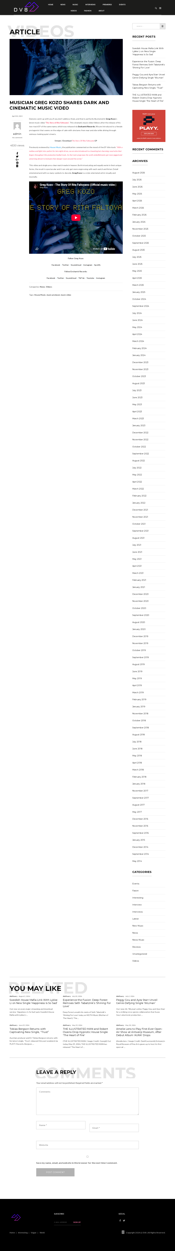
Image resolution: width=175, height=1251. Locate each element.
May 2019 (137, 678)
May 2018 (137, 755)
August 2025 (138, 250)
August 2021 (138, 538)
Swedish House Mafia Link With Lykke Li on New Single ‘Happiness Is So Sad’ (148, 51)
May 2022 (137, 474)
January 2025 (138, 292)
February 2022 (139, 496)
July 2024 (137, 313)
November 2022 (140, 439)
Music (75, 5)
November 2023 (140, 369)
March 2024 (138, 341)
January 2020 (139, 629)
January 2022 (138, 503)
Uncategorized (139, 954)
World (42, 1233)
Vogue (33, 1233)
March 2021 (138, 573)
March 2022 (138, 489)
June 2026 (137, 187)
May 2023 (137, 404)
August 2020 (138, 622)
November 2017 (140, 791)
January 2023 (138, 425)
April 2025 (137, 278)
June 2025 (137, 264)
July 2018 (137, 741)
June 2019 (137, 671)
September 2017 (140, 798)
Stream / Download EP (76, 141)
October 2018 (139, 720)
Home (50, 5)
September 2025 (140, 243)
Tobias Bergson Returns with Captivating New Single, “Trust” (29, 1030)
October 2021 (139, 524)
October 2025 (139, 236)
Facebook (56, 265)
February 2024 (139, 348)
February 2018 (139, 777)
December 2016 (140, 819)
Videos (74, 11)
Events (122, 5)
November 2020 (140, 601)
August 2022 (138, 460)
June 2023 (137, 397)
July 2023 (137, 390)
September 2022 (140, 453)
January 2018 (138, 784)
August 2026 (138, 172)
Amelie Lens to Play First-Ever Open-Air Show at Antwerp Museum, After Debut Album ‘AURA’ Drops (139, 1032)
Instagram (87, 265)
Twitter (65, 265)
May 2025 (137, 271)
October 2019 (139, 650)
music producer (53, 295)
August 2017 (138, 805)
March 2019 (138, 692)
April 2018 (137, 763)
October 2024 (139, 299)
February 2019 (139, 699)
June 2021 (137, 552)
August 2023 (138, 383)
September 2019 (140, 657)
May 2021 (137, 559)
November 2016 (140, 826)
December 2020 (140, 594)
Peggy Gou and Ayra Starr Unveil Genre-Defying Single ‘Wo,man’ (136, 1001)
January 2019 (138, 706)
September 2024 (140, 306)
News (62, 5)
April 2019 (137, 685)
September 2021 (140, 531)
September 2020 (140, 615)
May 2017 (137, 812)
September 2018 (140, 727)
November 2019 (140, 643)
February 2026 (139, 215)
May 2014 (137, 861)
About (101, 11)
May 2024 (137, 327)
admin (17, 133)
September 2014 (140, 854)
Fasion (135, 890)
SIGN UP (77, 1222)
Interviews (90, 5)
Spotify (97, 265)
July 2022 (137, 468)
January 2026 (138, 222)
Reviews (136, 947)
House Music (40, 295)
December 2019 (140, 636)
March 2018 (138, 770)
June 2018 (137, 748)
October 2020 (139, 608)
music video (66, 295)
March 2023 (138, 418)
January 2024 (139, 355)
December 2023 (140, 362)
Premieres (107, 5)
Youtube (90, 278)
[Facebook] (17, 153)
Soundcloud (76, 265)
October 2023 (139, 376)
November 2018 (140, 713)
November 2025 (140, 229)
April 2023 (137, 411)
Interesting (137, 898)
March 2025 (138, 285)
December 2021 (140, 510)
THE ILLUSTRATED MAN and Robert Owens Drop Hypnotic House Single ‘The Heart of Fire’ (148, 98)
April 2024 (137, 334)
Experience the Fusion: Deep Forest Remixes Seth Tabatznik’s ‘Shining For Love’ (148, 64)
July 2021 (136, 545)
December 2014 (140, 847)
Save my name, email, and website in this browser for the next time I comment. (76, 1162)
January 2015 (138, 840)
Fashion (87, 11)
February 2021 (139, 580)
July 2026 (137, 179)
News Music (138, 940)
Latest (135, 919)
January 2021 (138, 587)
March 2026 (138, 208)
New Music (137, 926)
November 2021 (140, 517)
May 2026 (137, 194)
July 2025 (137, 257)
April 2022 (137, 482)
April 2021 (137, 566)
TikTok (81, 278)
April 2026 (137, 201)
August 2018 (138, 734)
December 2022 (140, 432)
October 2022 (139, 446)
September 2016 (140, 833)
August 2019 (138, 664)
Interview (137, 905)
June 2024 (137, 320)
